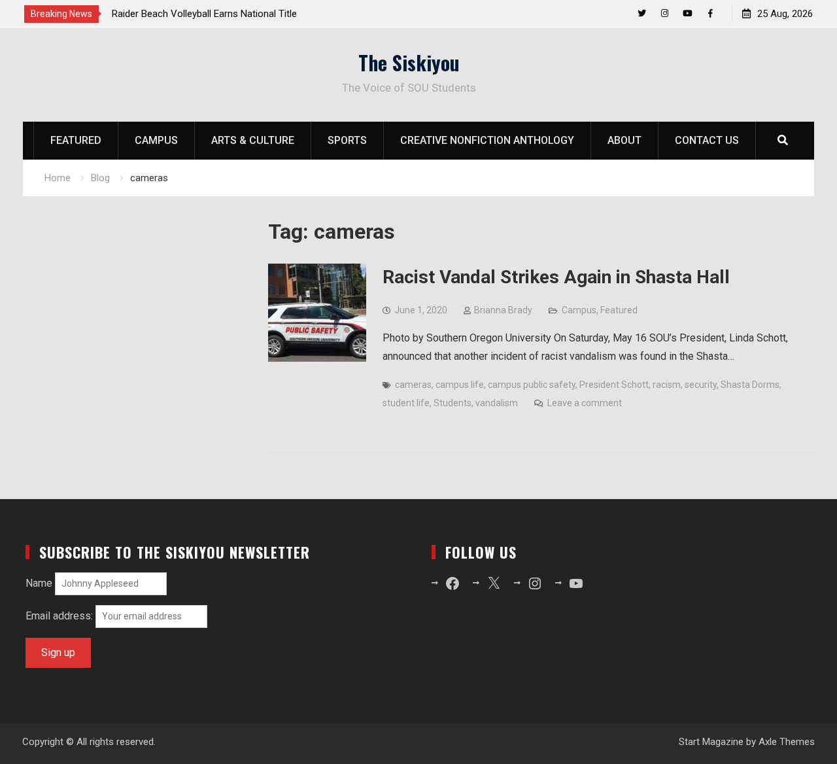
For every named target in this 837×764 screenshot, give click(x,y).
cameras (413, 384)
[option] (229, 13)
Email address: (60, 616)
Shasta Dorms (750, 384)
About (624, 140)
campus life (460, 384)
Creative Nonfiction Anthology (487, 140)
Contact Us (707, 140)
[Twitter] (641, 13)
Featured (75, 140)
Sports (347, 140)
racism (667, 384)
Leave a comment (584, 403)
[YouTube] (687, 13)
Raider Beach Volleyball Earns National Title (204, 14)
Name (39, 583)
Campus (156, 140)
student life (406, 403)
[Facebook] (710, 13)
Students (452, 403)
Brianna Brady (503, 310)
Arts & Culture (252, 140)
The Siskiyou (409, 62)
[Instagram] (664, 13)
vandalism (496, 403)
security (701, 384)
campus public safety (531, 384)
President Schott (614, 384)
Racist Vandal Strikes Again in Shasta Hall (556, 277)
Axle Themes (787, 742)
